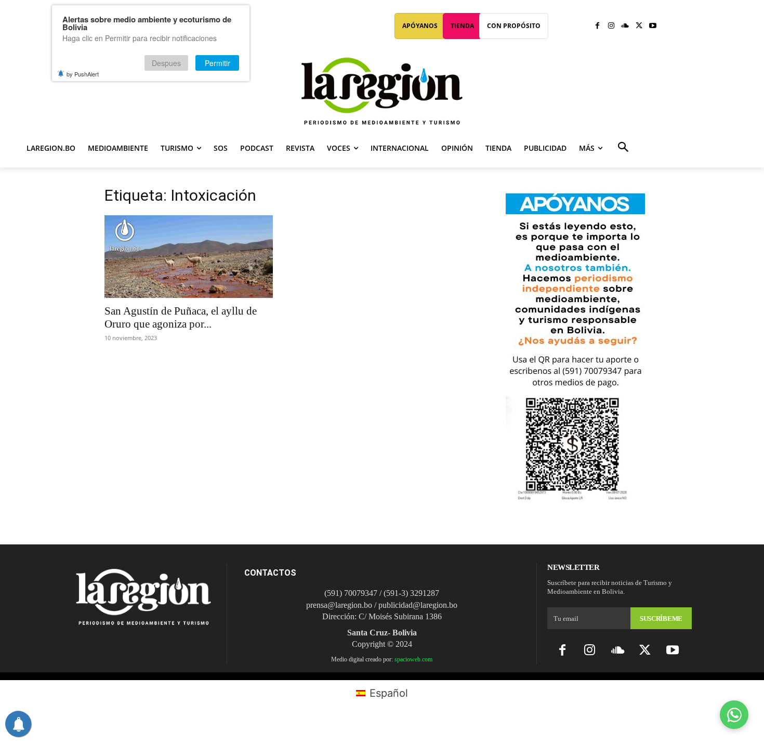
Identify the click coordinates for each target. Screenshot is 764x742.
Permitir (217, 63)
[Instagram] (611, 26)
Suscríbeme (661, 618)
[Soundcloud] (625, 26)
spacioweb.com (413, 659)
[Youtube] (653, 26)
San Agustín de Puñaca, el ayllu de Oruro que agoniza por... (180, 317)
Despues (166, 63)
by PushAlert (83, 74)
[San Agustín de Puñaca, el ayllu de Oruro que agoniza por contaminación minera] (188, 256)
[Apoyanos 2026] (575, 498)
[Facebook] (597, 26)
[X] (639, 26)
